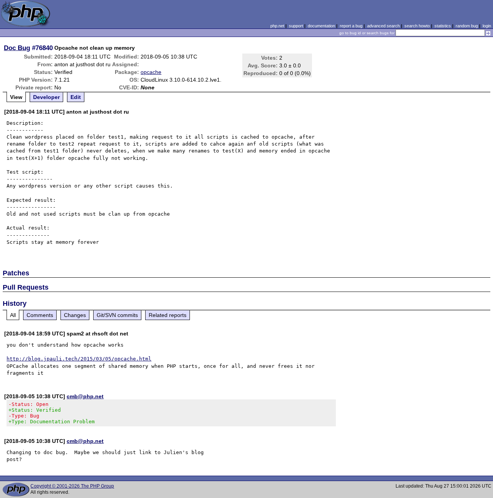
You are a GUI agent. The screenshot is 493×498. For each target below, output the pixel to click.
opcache (151, 72)
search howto (417, 25)
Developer (46, 97)
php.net (277, 25)
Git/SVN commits (117, 315)
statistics (442, 25)
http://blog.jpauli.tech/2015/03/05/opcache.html (79, 359)
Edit (75, 97)
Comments (40, 315)
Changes (75, 315)
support (296, 25)
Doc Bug (17, 48)
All (13, 315)
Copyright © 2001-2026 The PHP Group (72, 486)
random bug (467, 25)
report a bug (351, 25)
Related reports (167, 315)
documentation (321, 25)
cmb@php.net (85, 396)
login (487, 25)
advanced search (383, 25)
